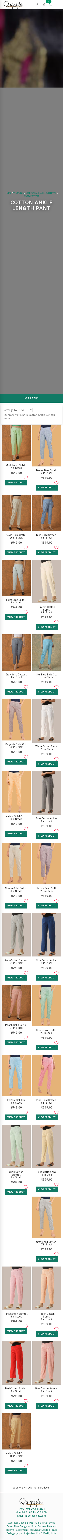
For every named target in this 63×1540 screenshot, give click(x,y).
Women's (18, 193)
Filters (33, 398)
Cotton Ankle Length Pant (41, 193)
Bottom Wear (32, 196)
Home (8, 193)
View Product (16, 482)
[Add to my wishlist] (26, 477)
